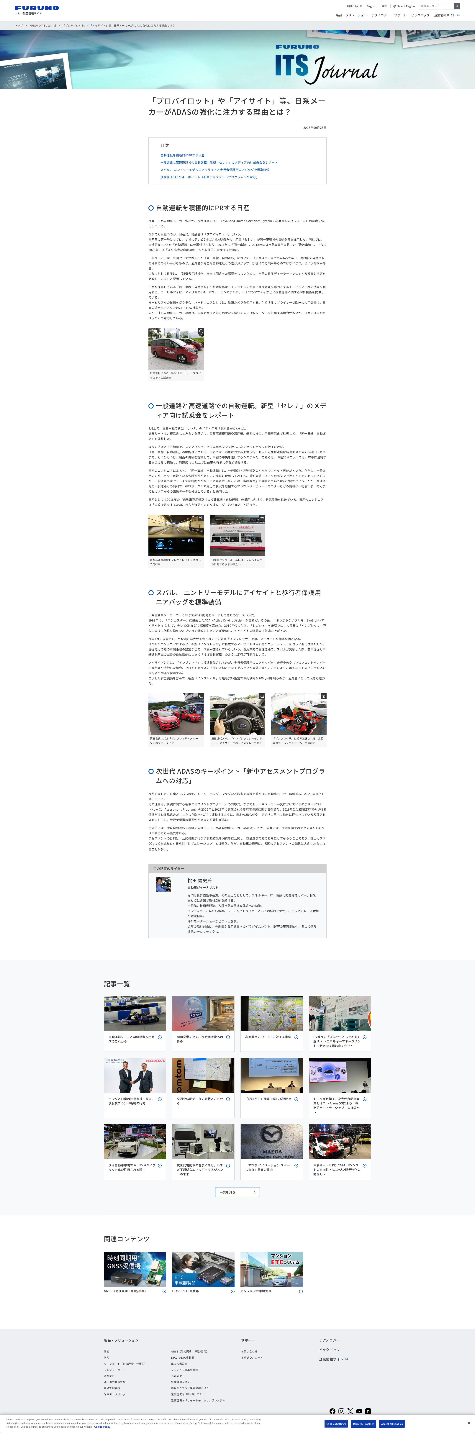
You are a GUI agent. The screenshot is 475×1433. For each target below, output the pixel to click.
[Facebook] (332, 1411)
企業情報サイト (445, 15)
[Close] (469, 1423)
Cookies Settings (336, 1424)
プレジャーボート (114, 1370)
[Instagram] (341, 1411)
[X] (350, 1411)
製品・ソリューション (351, 15)
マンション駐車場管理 (184, 1370)
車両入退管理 (179, 1363)
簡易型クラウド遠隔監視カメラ (190, 1388)
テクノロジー (380, 15)
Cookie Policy (102, 1426)
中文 (384, 6)
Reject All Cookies (363, 1424)
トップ (19, 25)
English (372, 6)
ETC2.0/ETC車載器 (182, 1357)
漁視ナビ (109, 1376)
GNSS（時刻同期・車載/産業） (190, 1351)
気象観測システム (182, 1382)
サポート (400, 15)
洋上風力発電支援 (114, 1382)
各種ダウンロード (252, 1357)
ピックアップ (420, 15)
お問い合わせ (354, 6)
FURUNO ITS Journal (43, 25)
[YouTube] (359, 1411)
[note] (368, 1411)
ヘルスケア (178, 1376)
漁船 (106, 1357)
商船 (106, 1351)
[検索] (457, 6)
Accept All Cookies (392, 1424)
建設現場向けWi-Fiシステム (188, 1394)
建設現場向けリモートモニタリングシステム (198, 1400)
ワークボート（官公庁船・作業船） (125, 1363)
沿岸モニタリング (114, 1394)
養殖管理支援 (112, 1388)
